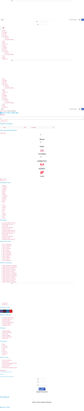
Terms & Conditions (7, 360)
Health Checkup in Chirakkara (9, 273)
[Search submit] (82, 20)
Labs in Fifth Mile (6, 248)
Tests (3, 41)
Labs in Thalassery (6, 244)
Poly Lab (2, 374)
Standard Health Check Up (8, 230)
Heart (42, 146)
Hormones (4, 187)
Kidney (4, 207)
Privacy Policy (5, 361)
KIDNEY (42, 169)
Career (4, 348)
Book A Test (5, 334)
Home (3, 30)
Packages (4, 32)
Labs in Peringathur (6, 245)
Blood (42, 139)
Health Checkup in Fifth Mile (9, 270)
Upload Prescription (7, 332)
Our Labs (4, 35)
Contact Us (5, 44)
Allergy (4, 185)
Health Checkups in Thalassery (9, 265)
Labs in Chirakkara (6, 251)
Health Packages (6, 331)
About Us (4, 33)
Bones (3, 191)
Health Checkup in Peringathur (9, 267)
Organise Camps (6, 320)
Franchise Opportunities (8, 317)
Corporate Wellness (9, 39)
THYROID (42, 154)
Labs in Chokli (5, 250)
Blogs (3, 42)
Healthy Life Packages (7, 227)
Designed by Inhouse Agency (7, 376)
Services (7, 38)
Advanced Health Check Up (8, 223)
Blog (3, 344)
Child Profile (5, 226)
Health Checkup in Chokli (8, 271)
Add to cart (3, 120)
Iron (3, 204)
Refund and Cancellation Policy (9, 363)
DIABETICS (42, 161)
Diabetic (4, 190)
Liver (42, 176)
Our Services (5, 36)
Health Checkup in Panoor (8, 268)
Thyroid (4, 206)
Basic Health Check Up (7, 224)
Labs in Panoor (5, 247)
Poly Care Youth (6, 228)
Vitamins (4, 188)
